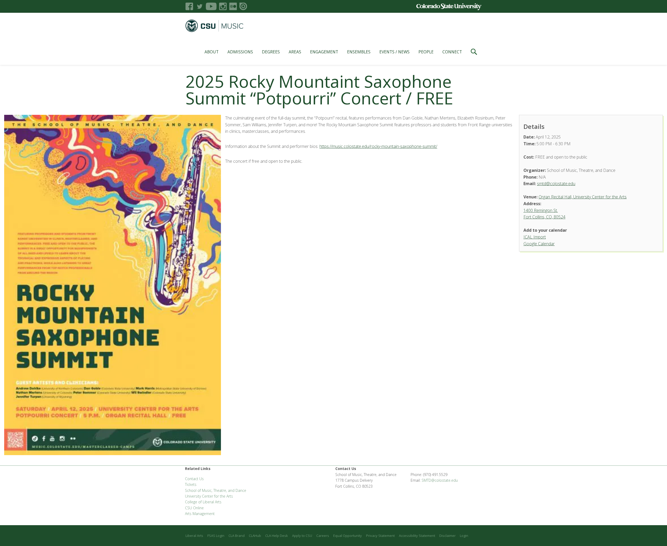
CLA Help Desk (276, 535)
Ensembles (358, 52)
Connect (452, 52)
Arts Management (200, 513)
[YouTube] (211, 6)
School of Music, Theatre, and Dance (215, 490)
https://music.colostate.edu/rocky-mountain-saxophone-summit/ (378, 146)
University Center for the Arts (209, 496)
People (426, 52)
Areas (295, 52)
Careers (322, 535)
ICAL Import (534, 237)
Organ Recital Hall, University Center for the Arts (583, 197)
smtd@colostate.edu (556, 183)
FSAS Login (215, 535)
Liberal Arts (194, 535)
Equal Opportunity (347, 535)
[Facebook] (189, 6)
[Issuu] (243, 6)
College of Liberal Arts (203, 501)
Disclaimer (447, 535)
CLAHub (255, 535)
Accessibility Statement (417, 535)
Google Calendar (539, 244)
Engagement (324, 52)
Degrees (271, 52)
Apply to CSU (302, 535)
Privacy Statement (380, 535)
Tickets (190, 484)
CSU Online (194, 507)
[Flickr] (233, 6)
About (212, 52)
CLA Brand (236, 535)
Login (464, 535)
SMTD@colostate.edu (440, 480)
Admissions (240, 52)
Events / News (394, 52)
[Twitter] (199, 6)
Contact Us (194, 478)
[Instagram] (223, 6)
